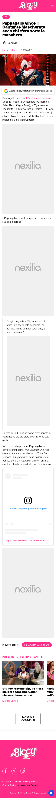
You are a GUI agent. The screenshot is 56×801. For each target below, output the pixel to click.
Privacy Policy (30, 781)
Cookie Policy (9, 785)
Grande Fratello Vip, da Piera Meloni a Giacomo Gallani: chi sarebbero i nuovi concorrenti (22, 692)
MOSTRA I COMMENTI (28, 719)
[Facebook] (3, 769)
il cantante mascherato (36, 645)
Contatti (17, 781)
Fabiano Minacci (10, 50)
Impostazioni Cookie (28, 785)
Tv (6, 17)
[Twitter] (12, 769)
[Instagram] (21, 769)
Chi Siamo (7, 781)
